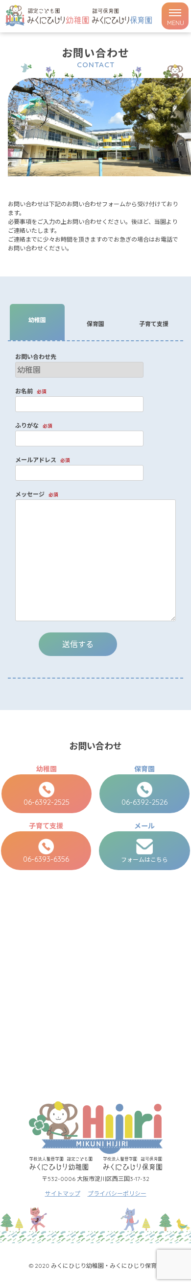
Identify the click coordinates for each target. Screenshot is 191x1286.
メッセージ (36, 494)
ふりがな (33, 425)
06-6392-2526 (144, 802)
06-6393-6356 (46, 859)
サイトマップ (62, 1193)
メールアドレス (42, 460)
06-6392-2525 (47, 802)
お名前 (31, 391)
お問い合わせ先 (35, 356)
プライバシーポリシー (117, 1193)
